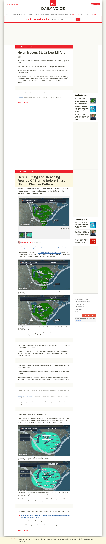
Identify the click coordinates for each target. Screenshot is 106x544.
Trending (61, 14)
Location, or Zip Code (80, 304)
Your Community (29, 14)
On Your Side (39, 14)
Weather (68, 14)
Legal (82, 14)
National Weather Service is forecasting (49, 252)
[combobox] (13, 4)
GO (78, 19)
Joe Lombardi (24, 242)
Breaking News (17, 14)
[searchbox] (14, 4)
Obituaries (75, 14)
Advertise (93, 14)
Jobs (86, 14)
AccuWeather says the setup (26, 396)
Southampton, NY (26, 171)
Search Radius (78, 309)
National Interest (51, 14)
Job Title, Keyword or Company (82, 299)
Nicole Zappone (25, 57)
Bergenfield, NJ (25, 47)
